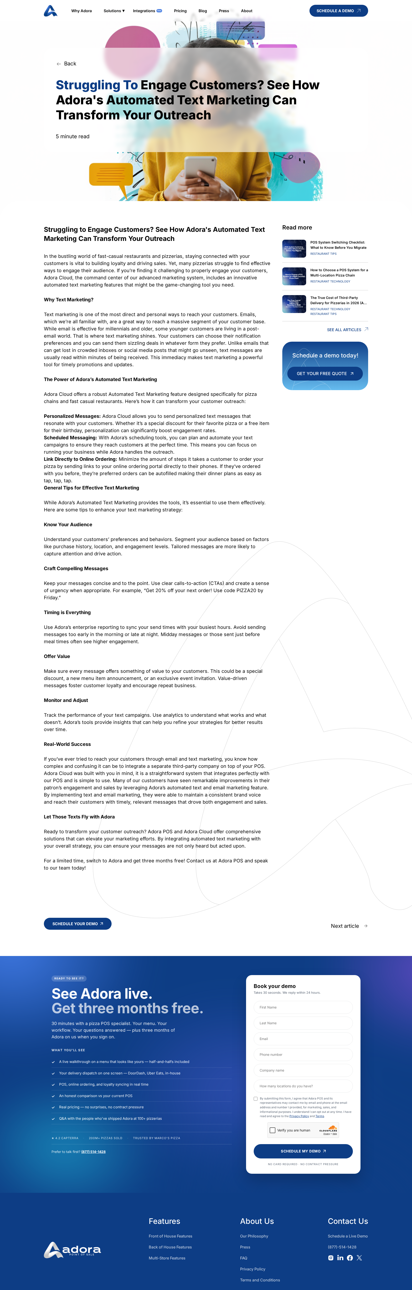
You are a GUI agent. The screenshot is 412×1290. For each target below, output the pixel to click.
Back (70, 63)
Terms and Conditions (260, 1280)
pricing (180, 10)
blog (203, 10)
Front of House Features (170, 1236)
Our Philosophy (254, 1236)
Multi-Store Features (167, 1258)
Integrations (144, 10)
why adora (81, 10)
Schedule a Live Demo (348, 1236)
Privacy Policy (299, 1116)
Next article (345, 926)
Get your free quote (322, 373)
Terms (319, 1116)
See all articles (344, 329)
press (224, 10)
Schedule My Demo (301, 1151)
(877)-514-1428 (342, 1247)
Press (245, 1247)
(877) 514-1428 (93, 1152)
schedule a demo (335, 10)
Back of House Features (170, 1247)
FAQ (243, 1258)
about (246, 10)
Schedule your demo (75, 923)
